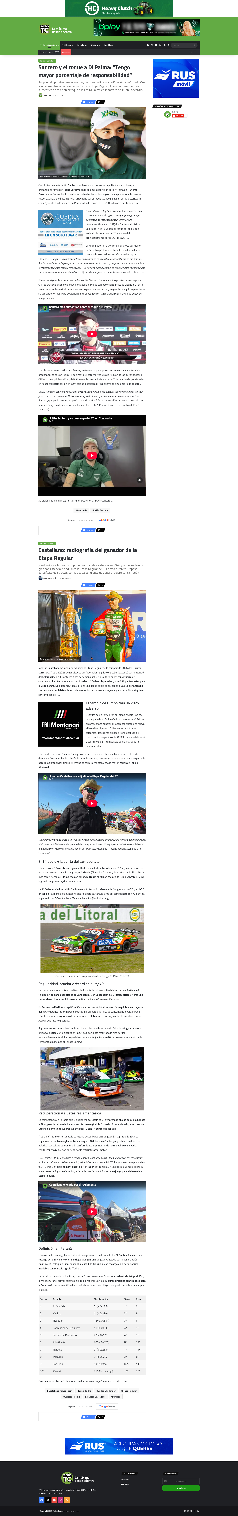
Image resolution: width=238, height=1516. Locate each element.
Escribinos (108, 45)
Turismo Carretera (48, 45)
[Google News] (107, 520)
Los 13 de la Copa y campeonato (85, 52)
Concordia (82, 510)
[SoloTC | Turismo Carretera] (55, 29)
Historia (94, 45)
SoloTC (46, 95)
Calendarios (82, 45)
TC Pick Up (66, 45)
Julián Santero (101, 510)
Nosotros (125, 1479)
